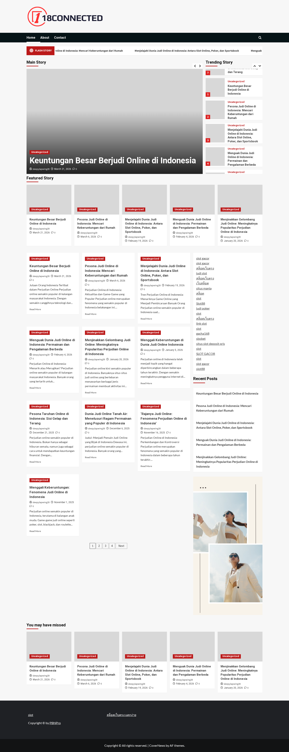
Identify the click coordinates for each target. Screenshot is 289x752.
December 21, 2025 (43, 432)
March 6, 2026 (88, 236)
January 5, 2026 (174, 350)
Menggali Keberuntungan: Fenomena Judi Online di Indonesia (49, 492)
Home (31, 37)
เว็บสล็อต (202, 283)
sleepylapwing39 (41, 169)
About (44, 37)
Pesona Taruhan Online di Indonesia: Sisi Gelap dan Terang (49, 418)
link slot (201, 323)
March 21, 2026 (62, 169)
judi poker (203, 308)
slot (198, 298)
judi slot (201, 273)
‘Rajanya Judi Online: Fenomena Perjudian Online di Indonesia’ (164, 418)
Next (121, 545)
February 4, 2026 (185, 236)
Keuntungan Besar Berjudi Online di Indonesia (112, 160)
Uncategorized (39, 152)
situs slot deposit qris (210, 343)
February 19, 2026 (138, 240)
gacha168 (202, 333)
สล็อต (200, 293)
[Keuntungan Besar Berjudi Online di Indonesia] (49, 200)
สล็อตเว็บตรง (205, 268)
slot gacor (202, 258)
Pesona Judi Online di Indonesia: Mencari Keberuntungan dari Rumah (65, 50)
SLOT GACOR (205, 353)
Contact (60, 37)
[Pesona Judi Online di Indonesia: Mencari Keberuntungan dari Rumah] (96, 200)
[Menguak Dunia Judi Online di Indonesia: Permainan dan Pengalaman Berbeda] (192, 200)
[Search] (260, 37)
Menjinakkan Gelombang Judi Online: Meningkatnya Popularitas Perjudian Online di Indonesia (227, 461)
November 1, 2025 (64, 502)
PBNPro (55, 723)
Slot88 (200, 303)
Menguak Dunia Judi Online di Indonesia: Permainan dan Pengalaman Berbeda (192, 223)
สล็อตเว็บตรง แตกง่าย (121, 715)
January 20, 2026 (233, 240)
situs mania (204, 288)
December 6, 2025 (120, 428)
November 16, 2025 (154, 432)
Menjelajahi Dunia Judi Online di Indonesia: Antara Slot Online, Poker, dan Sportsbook (171, 50)
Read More (35, 309)
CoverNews (157, 745)
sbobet (201, 338)
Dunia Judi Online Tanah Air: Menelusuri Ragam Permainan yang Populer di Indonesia (108, 418)
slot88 (200, 369)
